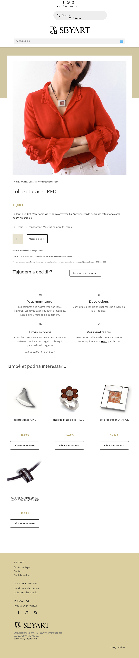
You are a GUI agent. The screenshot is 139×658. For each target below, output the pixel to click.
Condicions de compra (26, 588)
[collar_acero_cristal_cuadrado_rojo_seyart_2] (69, 173)
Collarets (33, 181)
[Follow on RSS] (33, 611)
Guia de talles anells (25, 592)
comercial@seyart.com (25, 638)
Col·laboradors (22, 575)
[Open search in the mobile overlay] (57, 15)
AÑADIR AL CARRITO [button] (25, 445)
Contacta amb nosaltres (85, 273)
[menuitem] (58, 7)
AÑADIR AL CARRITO (69, 445)
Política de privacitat (25, 605)
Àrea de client (70, 6)
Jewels (24, 181)
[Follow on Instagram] (25, 611)
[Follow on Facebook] (17, 611)
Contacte (19, 571)
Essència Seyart (23, 567)
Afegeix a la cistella (37, 239)
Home (16, 181)
